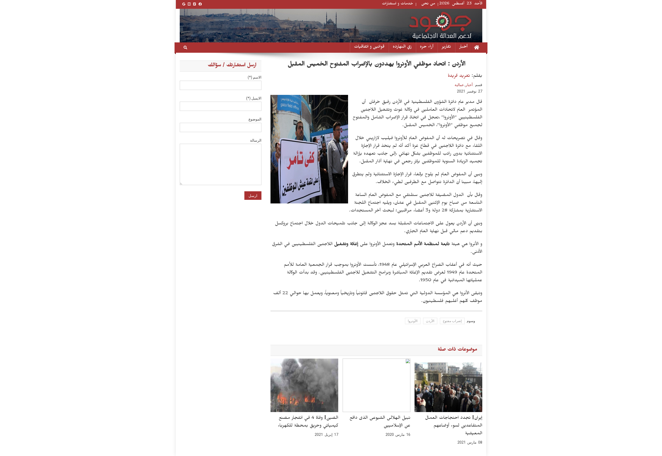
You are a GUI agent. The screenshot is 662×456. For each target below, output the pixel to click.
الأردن (430, 321)
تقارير (446, 47)
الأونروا (413, 321)
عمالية (459, 85)
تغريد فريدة (459, 76)
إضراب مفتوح (452, 321)
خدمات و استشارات (397, 4)
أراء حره (426, 47)
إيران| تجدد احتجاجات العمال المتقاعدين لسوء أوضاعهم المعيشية (453, 426)
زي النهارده (402, 47)
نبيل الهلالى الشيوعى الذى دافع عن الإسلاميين (379, 422)
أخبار (463, 47)
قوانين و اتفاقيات (369, 47)
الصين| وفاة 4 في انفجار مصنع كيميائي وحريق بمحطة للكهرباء (308, 422)
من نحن (428, 4)
